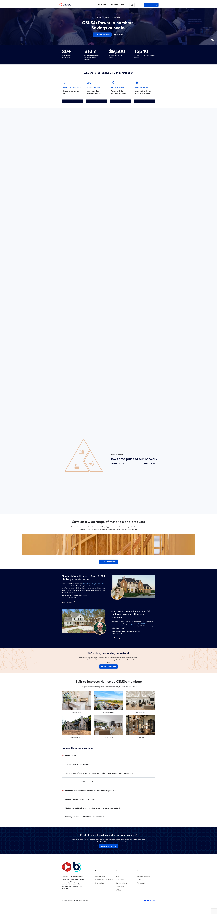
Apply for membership (102, 41)
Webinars (119, 896)
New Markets (99, 889)
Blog (117, 882)
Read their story (67, 608)
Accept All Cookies (17, 908)
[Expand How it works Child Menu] (104, 11)
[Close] (31, 897)
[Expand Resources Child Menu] (117, 11)
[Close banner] (214, 2)
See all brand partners (108, 568)
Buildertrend (79, 882)
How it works (118, 41)
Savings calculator (122, 889)
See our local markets (108, 673)
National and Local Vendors (104, 886)
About (123, 11)
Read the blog (115, 644)
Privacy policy (141, 889)
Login (139, 11)
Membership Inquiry (151, 11)
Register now (158, 3)
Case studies (120, 886)
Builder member (100, 882)
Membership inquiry (143, 882)
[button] (108, 762)
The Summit (120, 893)
